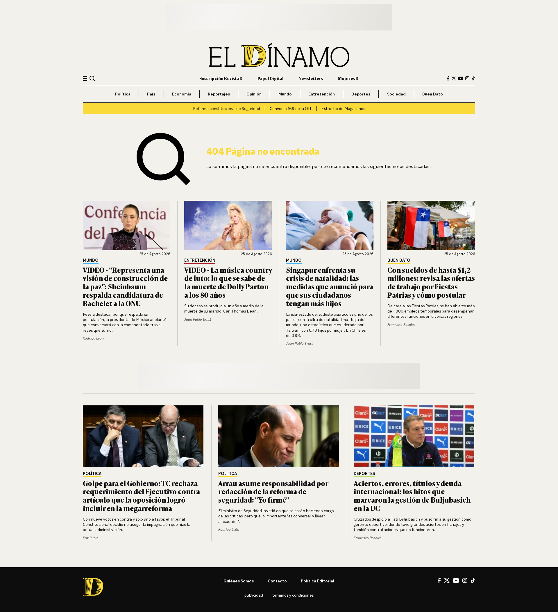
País (151, 93)
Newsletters (311, 78)
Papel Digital (270, 78)
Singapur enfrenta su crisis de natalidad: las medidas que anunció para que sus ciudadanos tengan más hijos (329, 286)
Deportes (360, 93)
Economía (181, 93)
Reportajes (219, 93)
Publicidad (253, 595)
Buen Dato (432, 93)
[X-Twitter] (454, 78)
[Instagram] (467, 78)
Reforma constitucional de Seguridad (226, 108)
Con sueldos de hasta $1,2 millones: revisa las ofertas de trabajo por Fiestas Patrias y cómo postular (431, 282)
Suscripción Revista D (220, 78)
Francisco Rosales (401, 324)
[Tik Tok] (473, 580)
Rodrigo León (93, 338)
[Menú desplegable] (85, 78)
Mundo (285, 93)
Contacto (277, 580)
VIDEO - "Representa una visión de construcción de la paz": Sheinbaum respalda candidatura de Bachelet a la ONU (125, 286)
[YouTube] (460, 78)
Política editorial (317, 580)
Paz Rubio (91, 538)
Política (122, 93)
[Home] (279, 55)
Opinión (254, 93)
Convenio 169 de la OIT (291, 108)
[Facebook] (448, 78)
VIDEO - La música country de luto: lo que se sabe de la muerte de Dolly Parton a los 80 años (228, 282)
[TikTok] (473, 78)
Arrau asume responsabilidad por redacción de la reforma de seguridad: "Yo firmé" (273, 491)
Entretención (321, 93)
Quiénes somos (238, 580)
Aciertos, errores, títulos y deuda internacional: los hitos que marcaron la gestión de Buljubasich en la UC (412, 495)
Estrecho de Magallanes (343, 108)
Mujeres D (348, 78)
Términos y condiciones (293, 595)
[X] (447, 580)
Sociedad (396, 93)
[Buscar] (92, 78)
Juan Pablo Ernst (197, 319)
